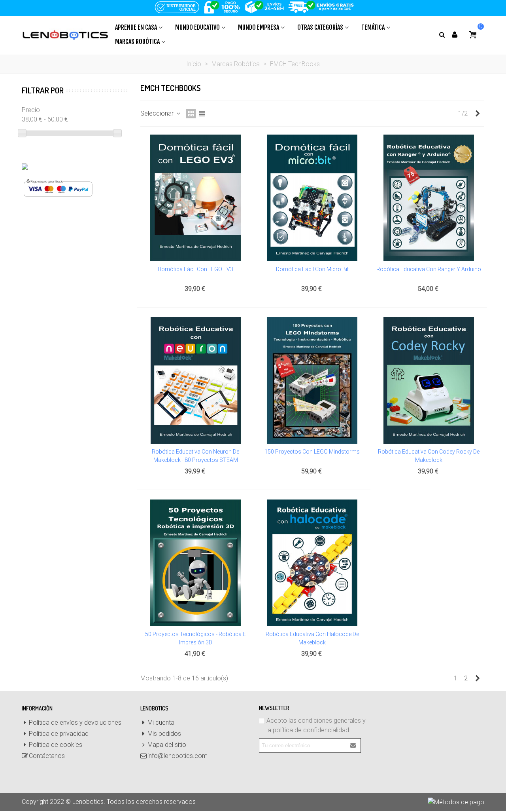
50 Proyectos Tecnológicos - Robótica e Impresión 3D (195, 638)
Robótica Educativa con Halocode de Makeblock (312, 638)
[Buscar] (442, 34)
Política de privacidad (59, 733)
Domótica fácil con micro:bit (312, 269)
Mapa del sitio (166, 744)
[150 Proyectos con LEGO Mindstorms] (312, 380)
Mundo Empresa (258, 27)
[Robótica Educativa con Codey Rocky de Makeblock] (429, 380)
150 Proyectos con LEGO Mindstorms (312, 451)
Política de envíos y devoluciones (75, 722)
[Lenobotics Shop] (65, 34)
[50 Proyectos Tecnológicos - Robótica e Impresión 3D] (195, 563)
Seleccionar (157, 113)
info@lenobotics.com (177, 756)
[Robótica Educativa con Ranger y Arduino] (429, 198)
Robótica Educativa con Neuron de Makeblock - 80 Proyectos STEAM (195, 455)
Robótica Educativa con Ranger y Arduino (428, 269)
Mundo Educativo (197, 27)
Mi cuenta (160, 722)
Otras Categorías (320, 27)
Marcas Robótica (137, 42)
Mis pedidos (164, 733)
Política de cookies (55, 744)
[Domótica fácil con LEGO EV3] (195, 198)
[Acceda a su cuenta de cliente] (454, 34)
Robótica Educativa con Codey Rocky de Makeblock (429, 455)
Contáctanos (47, 756)
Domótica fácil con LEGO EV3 (195, 269)
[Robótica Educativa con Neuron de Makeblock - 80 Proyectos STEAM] (195, 380)
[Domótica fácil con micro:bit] (312, 198)
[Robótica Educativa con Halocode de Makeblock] (312, 563)
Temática (373, 27)
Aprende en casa (136, 27)
